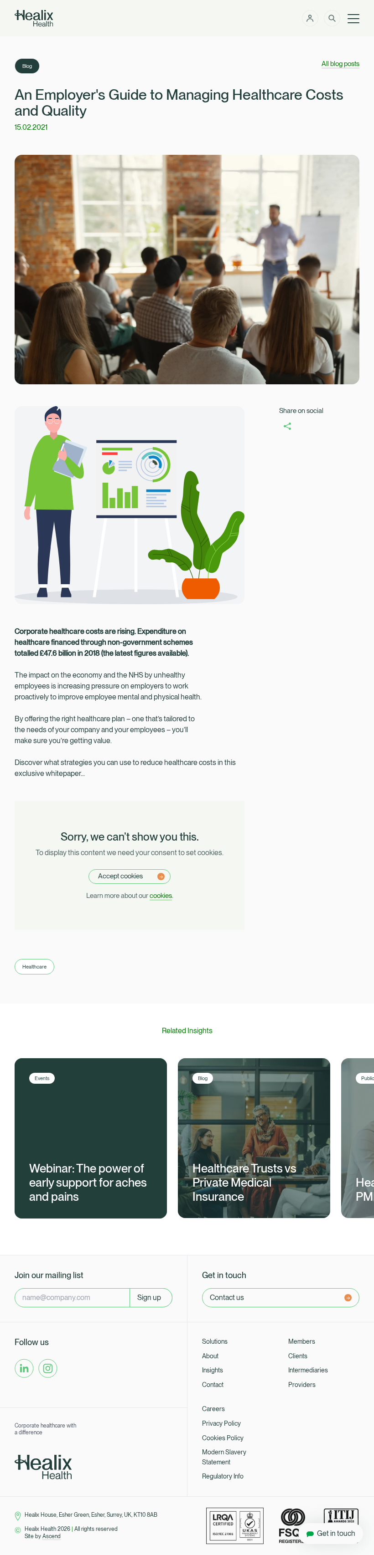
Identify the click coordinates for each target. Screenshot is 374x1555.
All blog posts (340, 64)
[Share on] (287, 426)
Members (301, 1341)
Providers (302, 1384)
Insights (212, 1370)
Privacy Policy (221, 1423)
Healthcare (34, 967)
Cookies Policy (223, 1438)
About (210, 1356)
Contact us (227, 1297)
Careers (213, 1408)
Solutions (215, 1341)
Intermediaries (308, 1370)
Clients (297, 1356)
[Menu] (353, 18)
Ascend (51, 1536)
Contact (212, 1384)
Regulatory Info (223, 1476)
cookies (161, 896)
